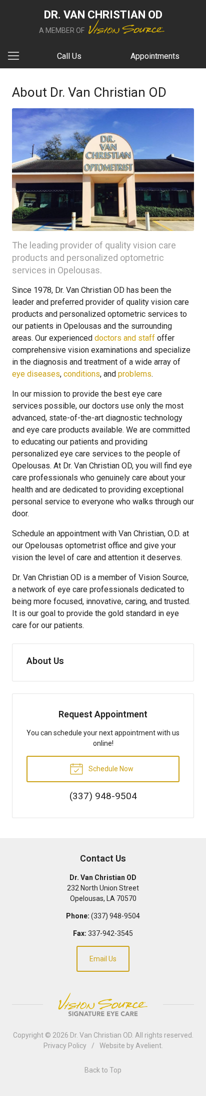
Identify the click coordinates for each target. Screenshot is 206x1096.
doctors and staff (124, 338)
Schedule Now (110, 769)
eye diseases (36, 374)
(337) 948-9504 (115, 916)
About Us (45, 661)
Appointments (155, 56)
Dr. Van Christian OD (101, 1035)
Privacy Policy (65, 1046)
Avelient (149, 1046)
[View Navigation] (17, 56)
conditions (82, 374)
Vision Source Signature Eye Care (103, 1004)
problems (135, 374)
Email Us (103, 959)
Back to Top (103, 1070)
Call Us (69, 56)
